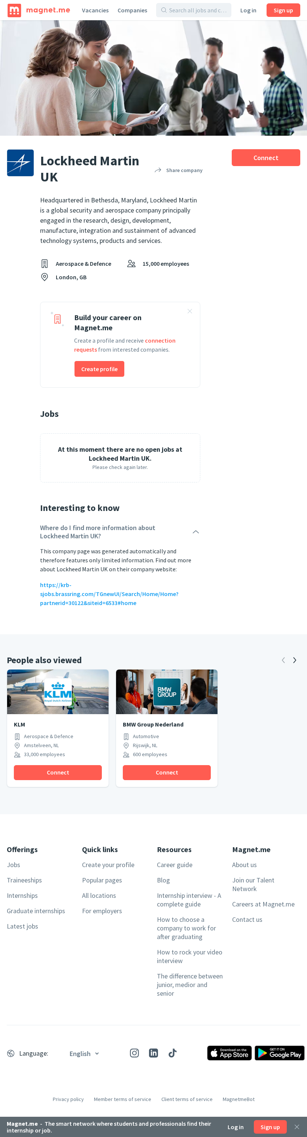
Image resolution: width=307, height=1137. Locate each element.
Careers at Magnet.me (263, 904)
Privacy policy (68, 1099)
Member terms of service (122, 1099)
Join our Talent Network (253, 884)
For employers (102, 910)
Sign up (283, 10)
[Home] (38, 10)
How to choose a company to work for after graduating (186, 928)
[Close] (297, 1127)
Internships (22, 895)
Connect (266, 157)
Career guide (174, 864)
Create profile (99, 369)
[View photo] (153, 78)
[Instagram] (134, 1053)
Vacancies (95, 10)
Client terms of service (187, 1099)
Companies (132, 10)
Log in (248, 10)
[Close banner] (190, 312)
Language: (33, 1053)
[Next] (294, 660)
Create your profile (108, 864)
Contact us (247, 919)
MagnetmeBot (239, 1099)
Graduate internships (36, 910)
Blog (163, 880)
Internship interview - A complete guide (189, 899)
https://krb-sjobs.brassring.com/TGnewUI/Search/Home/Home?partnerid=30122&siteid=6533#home (109, 594)
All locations (99, 895)
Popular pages (102, 880)
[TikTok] (172, 1053)
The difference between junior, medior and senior (190, 985)
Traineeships (24, 880)
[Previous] (283, 660)
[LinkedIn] (153, 1053)
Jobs (13, 864)
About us (244, 864)
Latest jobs (22, 926)
